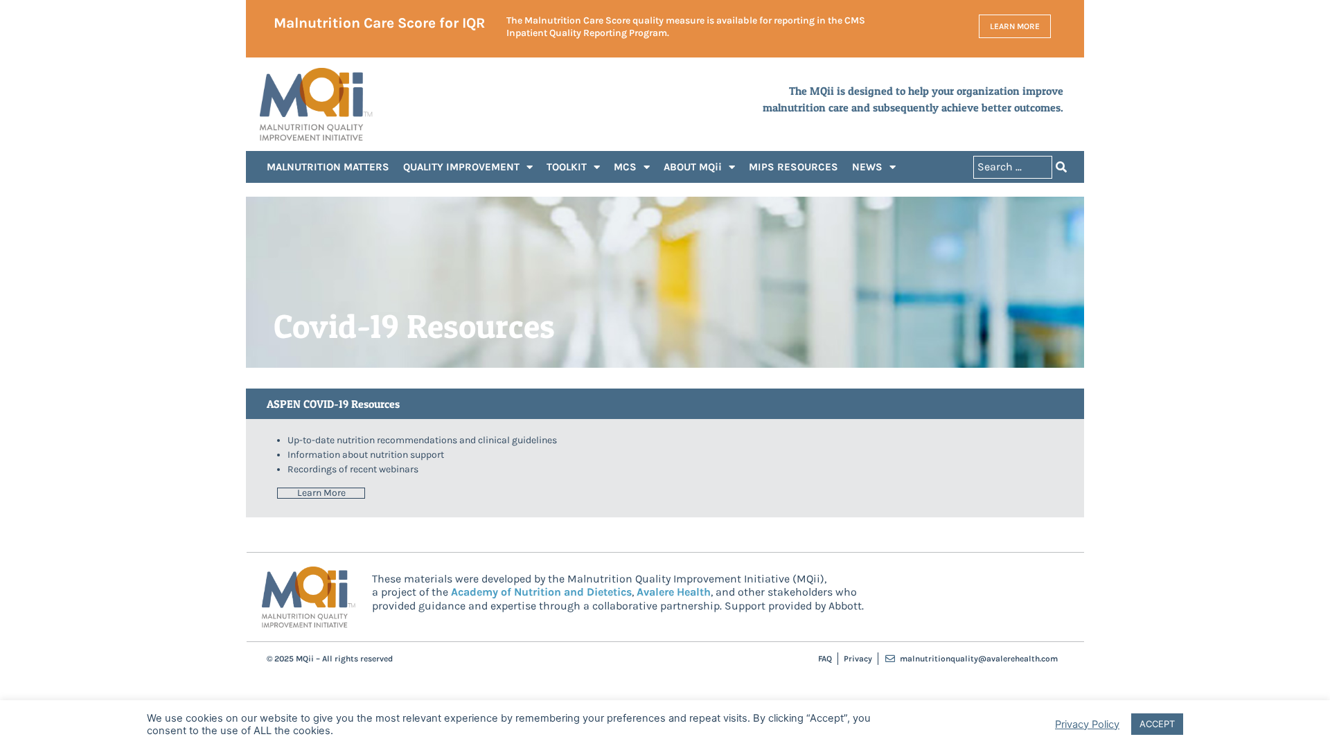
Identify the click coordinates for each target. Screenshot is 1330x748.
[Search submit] (1061, 166)
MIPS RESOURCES (793, 167)
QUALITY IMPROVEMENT (461, 167)
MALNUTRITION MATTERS (328, 167)
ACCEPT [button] (1157, 723)
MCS (625, 167)
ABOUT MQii (693, 167)
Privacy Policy (1087, 724)
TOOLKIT (567, 167)
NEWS (867, 167)
